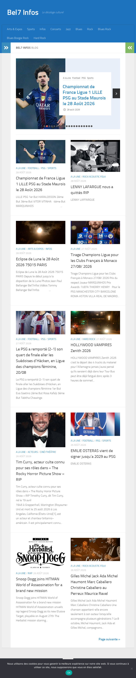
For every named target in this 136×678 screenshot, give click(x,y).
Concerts (55, 29)
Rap (30, 573)
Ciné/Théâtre (48, 452)
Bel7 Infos (22, 12)
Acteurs (33, 452)
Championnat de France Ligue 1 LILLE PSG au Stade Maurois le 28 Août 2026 (40, 184)
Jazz (68, 29)
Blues (79, 29)
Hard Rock (40, 38)
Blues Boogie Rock (18, 38)
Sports (31, 29)
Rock (90, 29)
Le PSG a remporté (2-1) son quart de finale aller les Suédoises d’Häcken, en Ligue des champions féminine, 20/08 (40, 361)
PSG (43, 168)
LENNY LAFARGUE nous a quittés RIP (81, 95)
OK (69, 672)
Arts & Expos (14, 29)
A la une (67, 83)
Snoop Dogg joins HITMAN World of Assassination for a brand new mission (39, 585)
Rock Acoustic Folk (81, 83)
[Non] (131, 668)
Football (33, 168)
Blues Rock (104, 29)
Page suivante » (109, 639)
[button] (44, 126)
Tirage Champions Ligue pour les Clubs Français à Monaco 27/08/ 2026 (95, 261)
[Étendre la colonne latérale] (6, 47)
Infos (43, 29)
